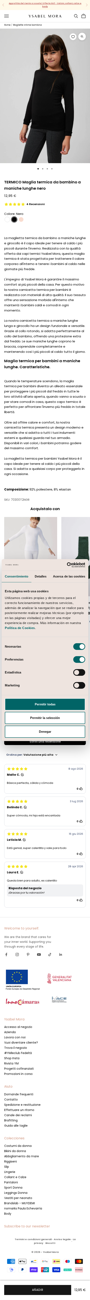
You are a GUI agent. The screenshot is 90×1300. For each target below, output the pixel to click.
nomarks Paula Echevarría (23, 1208)
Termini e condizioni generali (33, 1239)
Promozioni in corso (18, 1074)
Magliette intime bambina (27, 24)
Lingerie (9, 1172)
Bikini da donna (15, 1151)
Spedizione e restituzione (22, 1105)
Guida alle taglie (16, 1125)
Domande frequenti (18, 1094)
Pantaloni (11, 1182)
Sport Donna (13, 1187)
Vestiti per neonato (18, 1198)
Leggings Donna (15, 1193)
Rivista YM (11, 1063)
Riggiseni (10, 1161)
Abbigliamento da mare (21, 1156)
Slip (6, 1167)
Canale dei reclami (18, 1115)
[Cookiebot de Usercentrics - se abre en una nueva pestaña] (67, 565)
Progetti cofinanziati (19, 1069)
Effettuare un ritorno (19, 1110)
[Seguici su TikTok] (50, 954)
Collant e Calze (15, 1177)
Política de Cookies (20, 628)
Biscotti (50, 1243)
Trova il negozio (15, 1048)
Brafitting (11, 1120)
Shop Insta (11, 1058)
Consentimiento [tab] (16, 576)
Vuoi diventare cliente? (21, 1042)
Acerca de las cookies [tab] (69, 576)
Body (7, 1214)
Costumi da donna (18, 1146)
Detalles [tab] (41, 576)
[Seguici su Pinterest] (28, 954)
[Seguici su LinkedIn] (61, 954)
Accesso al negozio (18, 1027)
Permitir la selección (45, 718)
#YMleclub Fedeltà (18, 1053)
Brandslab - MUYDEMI (19, 1203)
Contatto (11, 1099)
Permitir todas (45, 704)
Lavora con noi (15, 1037)
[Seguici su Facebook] (6, 954)
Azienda (10, 1032)
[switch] (79, 659)
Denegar (45, 731)
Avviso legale (62, 1239)
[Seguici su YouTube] (39, 954)
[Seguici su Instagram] (17, 954)
